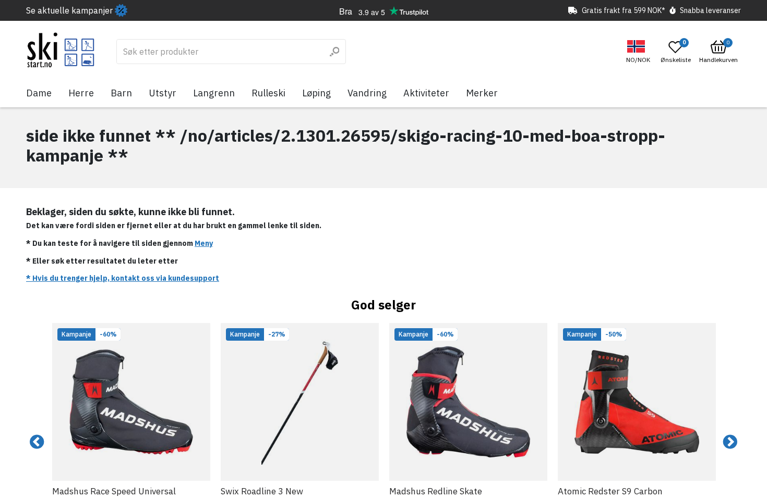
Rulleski (268, 93)
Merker (482, 93)
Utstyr (162, 93)
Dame (39, 93)
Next (730, 442)
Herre (81, 93)
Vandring (367, 93)
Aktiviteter (426, 93)
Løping (316, 93)
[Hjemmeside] (60, 50)
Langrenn (214, 93)
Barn (121, 93)
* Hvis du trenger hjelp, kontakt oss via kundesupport (122, 278)
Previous (37, 442)
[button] (639, 52)
